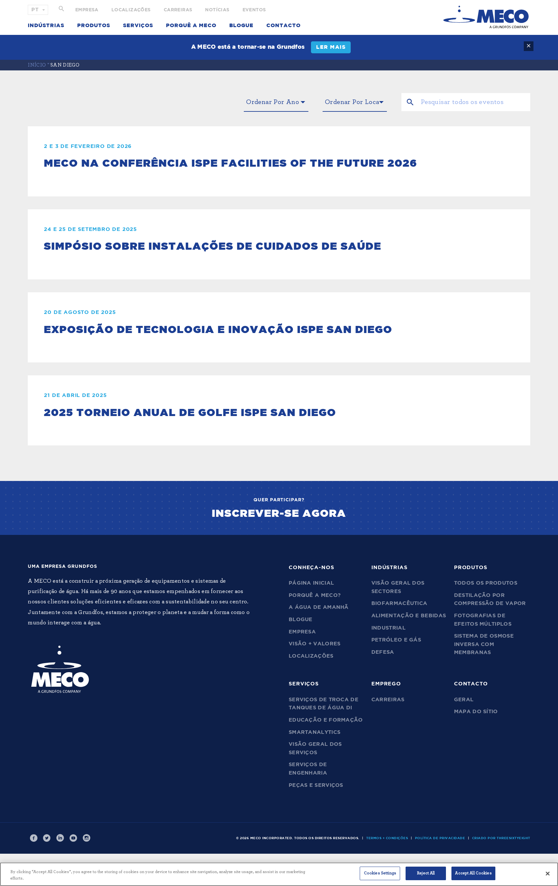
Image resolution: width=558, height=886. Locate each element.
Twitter (47, 838)
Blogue (241, 25)
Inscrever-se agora (279, 513)
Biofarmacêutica (399, 603)
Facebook (33, 838)
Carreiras (178, 10)
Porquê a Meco (191, 25)
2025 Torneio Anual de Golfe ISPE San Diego (190, 413)
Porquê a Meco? (315, 595)
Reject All (426, 873)
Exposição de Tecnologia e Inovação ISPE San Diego (218, 330)
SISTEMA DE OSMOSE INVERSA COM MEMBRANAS (484, 644)
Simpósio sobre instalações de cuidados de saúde (212, 246)
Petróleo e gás (396, 639)
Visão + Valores (315, 643)
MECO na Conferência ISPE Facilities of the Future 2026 (230, 163)
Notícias (217, 10)
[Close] (548, 873)
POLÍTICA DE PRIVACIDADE (440, 838)
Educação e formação (326, 720)
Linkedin (60, 838)
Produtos (93, 25)
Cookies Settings (380, 873)
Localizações (131, 10)
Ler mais (331, 47)
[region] (279, 874)
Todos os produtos (485, 583)
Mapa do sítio (476, 711)
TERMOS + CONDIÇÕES (387, 838)
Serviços (138, 25)
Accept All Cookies (473, 873)
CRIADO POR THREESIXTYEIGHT (501, 838)
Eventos (254, 10)
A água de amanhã (319, 607)
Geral (464, 699)
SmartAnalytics (314, 732)
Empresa (86, 10)
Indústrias (46, 25)
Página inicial (311, 583)
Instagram (86, 838)
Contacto (283, 25)
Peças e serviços (316, 785)
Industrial (388, 628)
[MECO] (486, 17)
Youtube (73, 838)
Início (37, 65)
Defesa (382, 652)
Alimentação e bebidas (408, 615)
